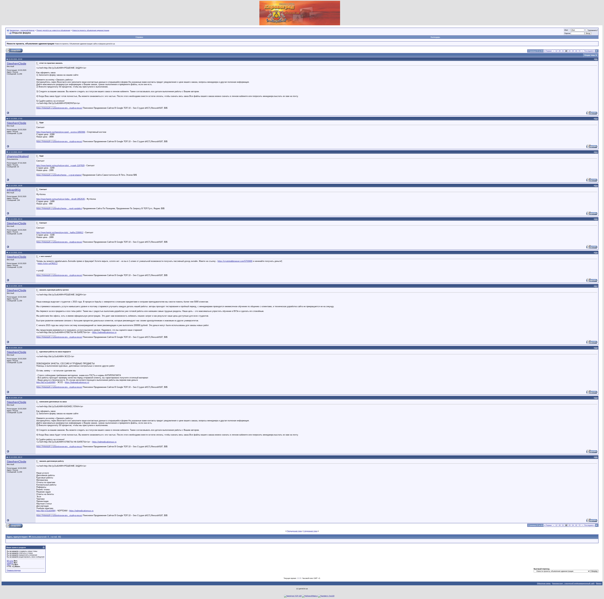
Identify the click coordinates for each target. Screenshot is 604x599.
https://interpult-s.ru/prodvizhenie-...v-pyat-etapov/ (59, 175)
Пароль (567, 33)
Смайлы (10, 563)
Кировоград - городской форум (22, 30)
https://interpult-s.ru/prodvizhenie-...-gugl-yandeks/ (59, 208)
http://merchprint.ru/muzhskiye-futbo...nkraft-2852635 (60, 199)
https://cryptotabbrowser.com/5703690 (235, 261)
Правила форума (14, 570)
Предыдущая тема (294, 531)
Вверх (598, 583)
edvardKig (14, 190)
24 (573, 51)
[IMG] (9, 565)
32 (576, 51)
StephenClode (16, 63)
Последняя (589, 51)
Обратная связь (544, 583)
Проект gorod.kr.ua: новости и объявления (53, 30)
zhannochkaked (18, 156)
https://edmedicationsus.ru (104, 332)
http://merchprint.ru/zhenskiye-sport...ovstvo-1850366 (60, 132)
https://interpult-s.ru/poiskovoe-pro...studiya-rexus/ (59, 108)
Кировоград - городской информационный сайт (573, 583)
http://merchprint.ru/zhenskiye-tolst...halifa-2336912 (59, 232)
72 (579, 51)
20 (560, 51)
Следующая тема (310, 531)
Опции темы (589, 55)
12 (556, 51)
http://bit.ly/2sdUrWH (45, 382)
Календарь (435, 37)
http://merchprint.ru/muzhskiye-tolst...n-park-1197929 (60, 165)
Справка (139, 37)
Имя (566, 30)
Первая (548, 51)
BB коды (10, 561)
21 (563, 51)
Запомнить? (593, 30)
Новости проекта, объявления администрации (90, 30)
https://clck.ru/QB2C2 (47, 263)
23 (569, 51)
